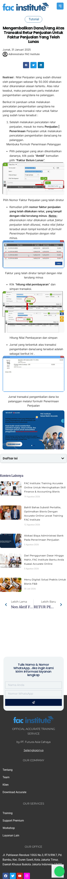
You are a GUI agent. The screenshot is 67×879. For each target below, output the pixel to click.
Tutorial (34, 19)
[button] (26, 65)
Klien (6, 784)
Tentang (8, 769)
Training (8, 813)
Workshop (9, 828)
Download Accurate (14, 792)
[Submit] (33, 702)
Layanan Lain (11, 835)
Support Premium (13, 820)
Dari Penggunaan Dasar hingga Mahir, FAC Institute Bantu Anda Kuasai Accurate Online (44, 559)
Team (6, 777)
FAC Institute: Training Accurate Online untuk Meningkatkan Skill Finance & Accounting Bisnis (45, 487)
